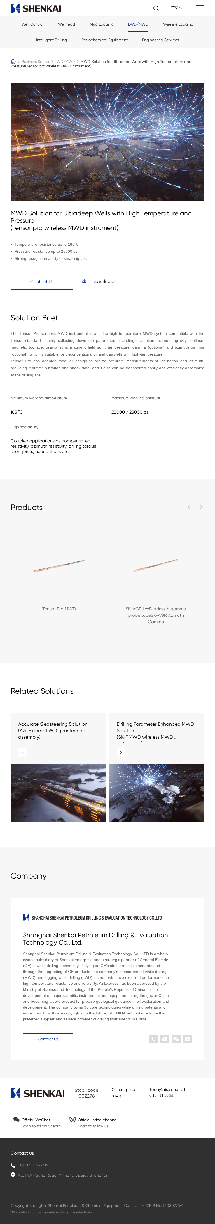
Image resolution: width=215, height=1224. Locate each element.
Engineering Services (160, 40)
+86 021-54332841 (34, 1165)
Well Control (32, 24)
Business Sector (36, 61)
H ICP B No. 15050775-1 (162, 1205)
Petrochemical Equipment (105, 40)
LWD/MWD (138, 24)
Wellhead (66, 24)
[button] (188, 508)
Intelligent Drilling (51, 40)
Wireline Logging (178, 24)
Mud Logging (102, 24)
